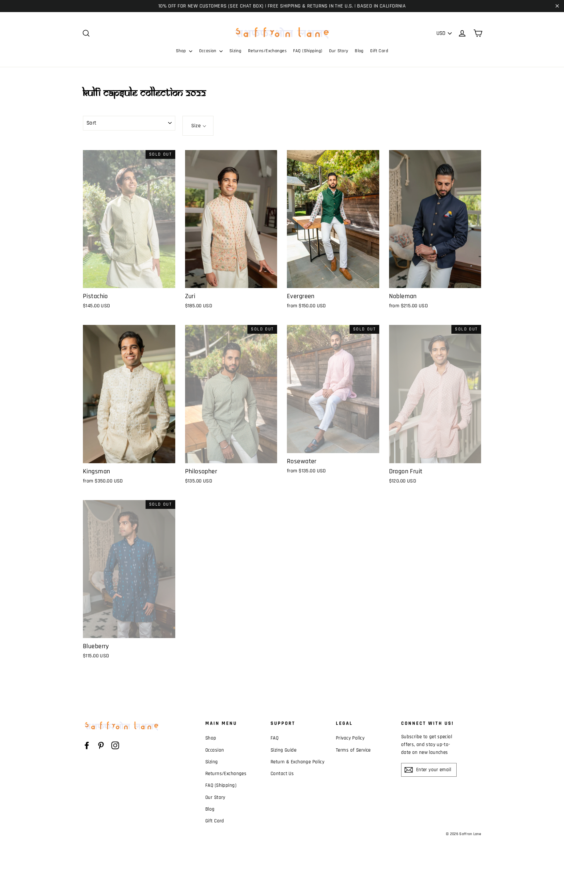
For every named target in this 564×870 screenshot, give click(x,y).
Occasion (208, 51)
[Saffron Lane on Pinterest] (101, 745)
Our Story (338, 51)
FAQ (274, 738)
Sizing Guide (283, 750)
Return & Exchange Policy (297, 762)
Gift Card (379, 51)
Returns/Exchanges (267, 51)
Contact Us (282, 774)
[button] (197, 126)
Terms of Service (353, 750)
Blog (359, 51)
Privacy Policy (350, 738)
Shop (181, 51)
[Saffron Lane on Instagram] (115, 745)
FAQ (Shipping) (307, 51)
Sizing (235, 51)
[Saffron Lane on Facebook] (87, 745)
